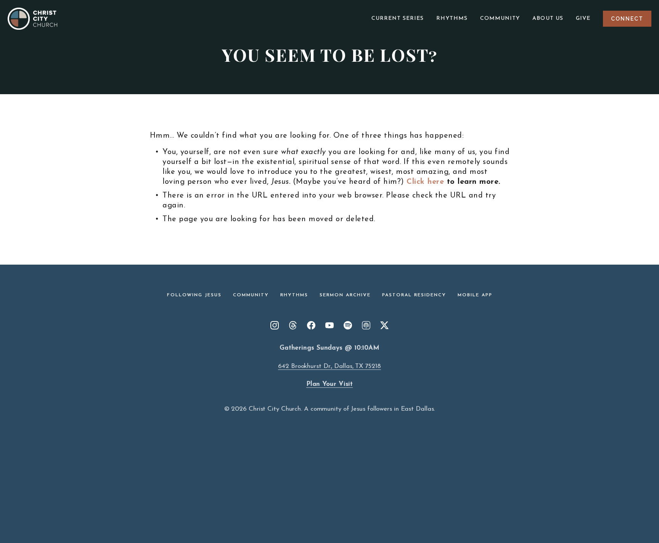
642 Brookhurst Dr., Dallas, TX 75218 (329, 366)
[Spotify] (348, 325)
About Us (547, 18)
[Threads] (293, 325)
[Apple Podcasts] (366, 325)
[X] (384, 325)
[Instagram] (274, 325)
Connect (627, 19)
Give (583, 18)
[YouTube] (329, 325)
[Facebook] (311, 325)
